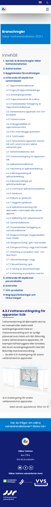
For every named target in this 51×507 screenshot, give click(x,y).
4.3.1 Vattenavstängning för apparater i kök (25, 158)
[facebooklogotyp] (25, 468)
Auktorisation (13, 68)
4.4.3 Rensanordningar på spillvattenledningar (19, 183)
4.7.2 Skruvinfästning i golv (19, 264)
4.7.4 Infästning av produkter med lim (25, 273)
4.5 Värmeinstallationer (17, 222)
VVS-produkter (14, 290)
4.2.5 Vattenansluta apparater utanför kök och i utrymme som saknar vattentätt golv (25, 144)
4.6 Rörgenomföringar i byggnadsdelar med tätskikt (25, 237)
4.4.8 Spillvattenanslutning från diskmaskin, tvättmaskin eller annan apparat (24, 210)
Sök (47, 2)
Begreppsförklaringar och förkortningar (21, 296)
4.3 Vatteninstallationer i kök (20, 151)
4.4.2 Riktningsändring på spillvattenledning (18, 175)
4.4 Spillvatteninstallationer (19, 164)
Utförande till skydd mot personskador (19, 279)
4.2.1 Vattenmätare (15, 119)
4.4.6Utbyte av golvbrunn (18, 198)
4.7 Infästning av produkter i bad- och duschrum (25, 253)
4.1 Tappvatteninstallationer (20, 85)
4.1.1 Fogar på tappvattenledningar (23, 90)
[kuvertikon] (20, 468)
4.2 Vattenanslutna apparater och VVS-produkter (26, 113)
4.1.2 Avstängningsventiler (19, 94)
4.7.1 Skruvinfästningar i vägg (20, 259)
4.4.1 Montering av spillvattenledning (24, 168)
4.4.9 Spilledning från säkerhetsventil (24, 218)
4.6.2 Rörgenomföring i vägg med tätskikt (26, 247)
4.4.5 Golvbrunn (14, 193)
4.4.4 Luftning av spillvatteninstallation (25, 188)
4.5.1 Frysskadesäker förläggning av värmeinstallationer (23, 229)
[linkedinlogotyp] (31, 468)
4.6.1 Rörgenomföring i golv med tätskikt (26, 242)
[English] (40, 2)
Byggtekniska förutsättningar (23, 73)
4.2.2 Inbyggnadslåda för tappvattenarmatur (18, 126)
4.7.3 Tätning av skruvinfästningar (23, 268)
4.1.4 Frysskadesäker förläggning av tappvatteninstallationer (23, 105)
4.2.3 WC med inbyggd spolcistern (23, 131)
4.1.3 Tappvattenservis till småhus (22, 99)
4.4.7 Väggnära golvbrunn (19, 202)
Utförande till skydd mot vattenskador (19, 79)
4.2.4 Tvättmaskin (15, 136)
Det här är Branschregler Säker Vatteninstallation (23, 62)
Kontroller (11, 285)
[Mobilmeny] (47, 9)
